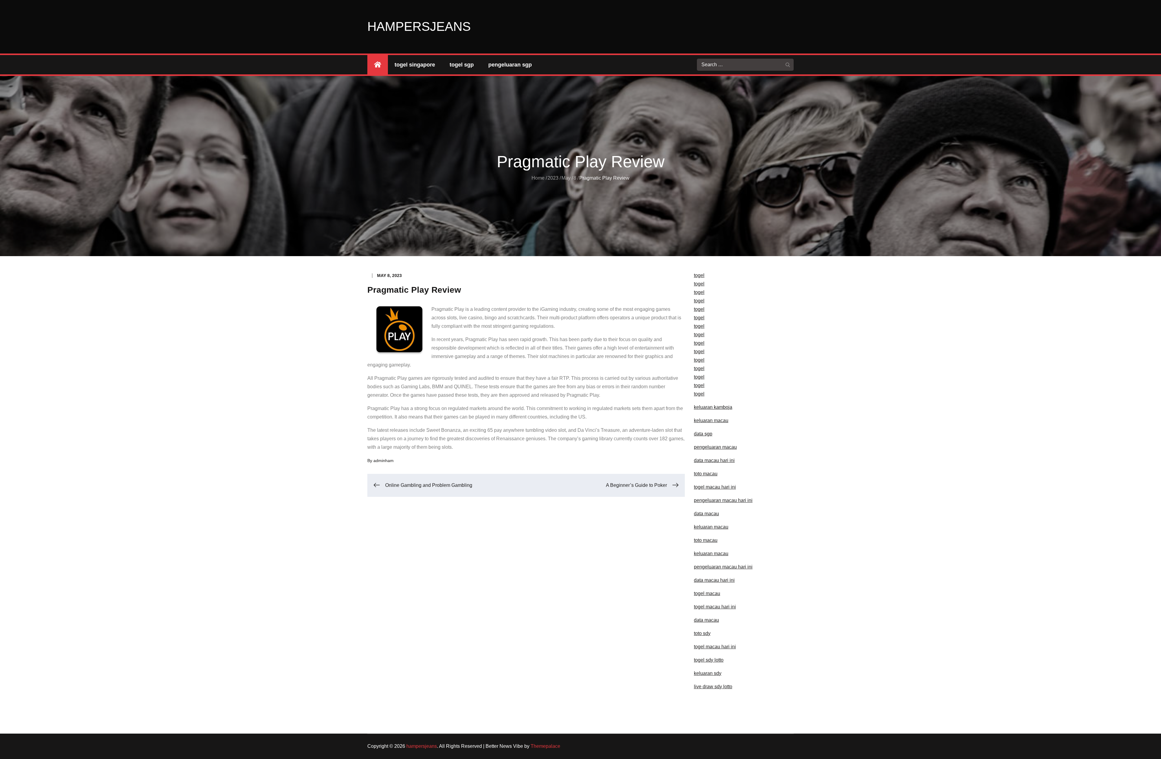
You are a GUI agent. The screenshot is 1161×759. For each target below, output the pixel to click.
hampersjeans (419, 26)
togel (699, 275)
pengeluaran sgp (510, 65)
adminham (383, 460)
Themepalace (545, 746)
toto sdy (702, 633)
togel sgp (462, 65)
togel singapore (415, 65)
